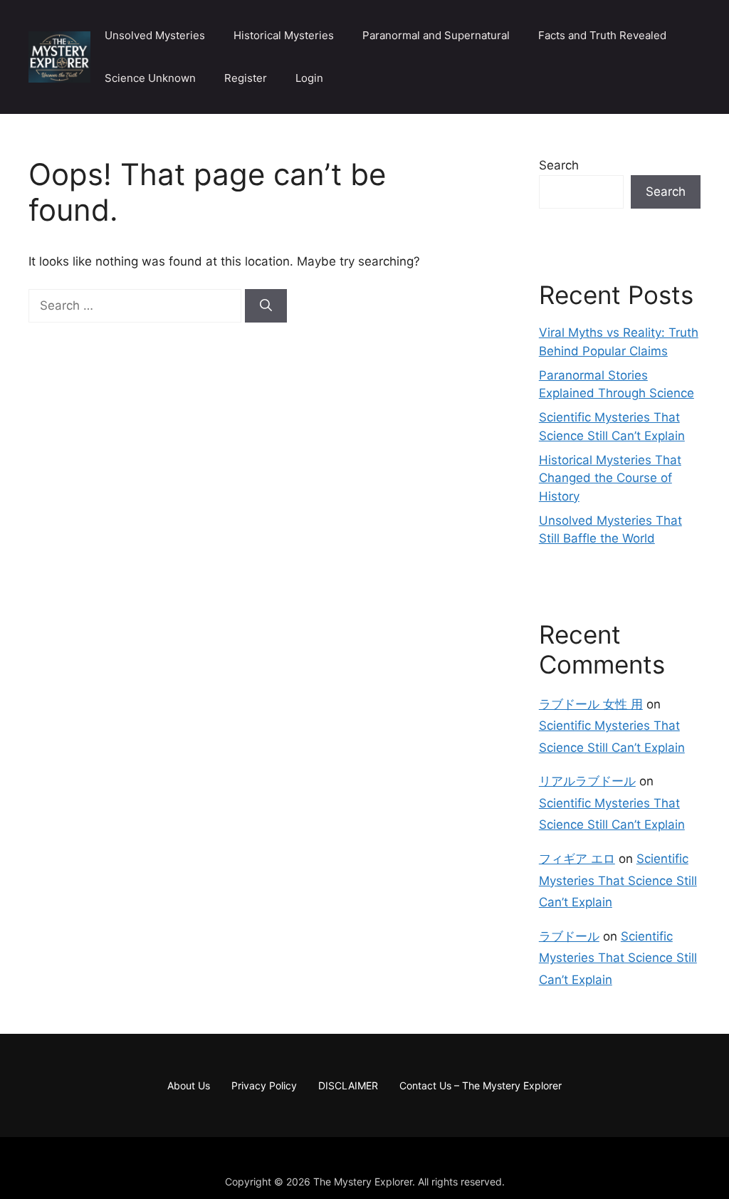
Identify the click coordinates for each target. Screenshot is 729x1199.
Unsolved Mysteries (155, 35)
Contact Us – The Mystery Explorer (480, 1085)
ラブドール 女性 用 (591, 704)
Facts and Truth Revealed (602, 35)
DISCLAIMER (348, 1085)
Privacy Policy (264, 1085)
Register (245, 78)
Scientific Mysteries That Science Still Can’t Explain (618, 880)
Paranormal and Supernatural (436, 35)
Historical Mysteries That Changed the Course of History (610, 478)
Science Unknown (150, 78)
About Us (188, 1085)
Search (559, 165)
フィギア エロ (577, 859)
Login (309, 78)
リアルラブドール (587, 781)
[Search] (266, 306)
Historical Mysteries (284, 35)
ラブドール (569, 936)
